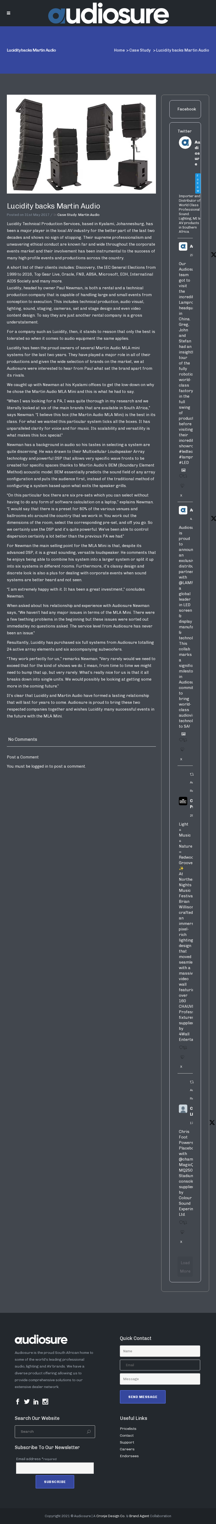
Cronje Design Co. (110, 1516)
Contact (127, 1435)
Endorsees (129, 1456)
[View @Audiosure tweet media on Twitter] (181, 468)
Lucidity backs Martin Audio (53, 206)
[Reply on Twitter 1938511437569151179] (179, 478)
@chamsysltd (192, 1159)
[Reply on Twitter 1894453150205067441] (179, 1049)
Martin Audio (89, 215)
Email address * (36, 1459)
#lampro (187, 457)
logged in (39, 766)
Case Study (140, 50)
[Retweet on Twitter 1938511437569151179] (183, 478)
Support (127, 1442)
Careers (127, 1449)
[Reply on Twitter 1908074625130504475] (179, 741)
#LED (184, 462)
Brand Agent (139, 1516)
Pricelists (128, 1428)
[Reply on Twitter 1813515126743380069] (179, 1224)
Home (119, 50)
